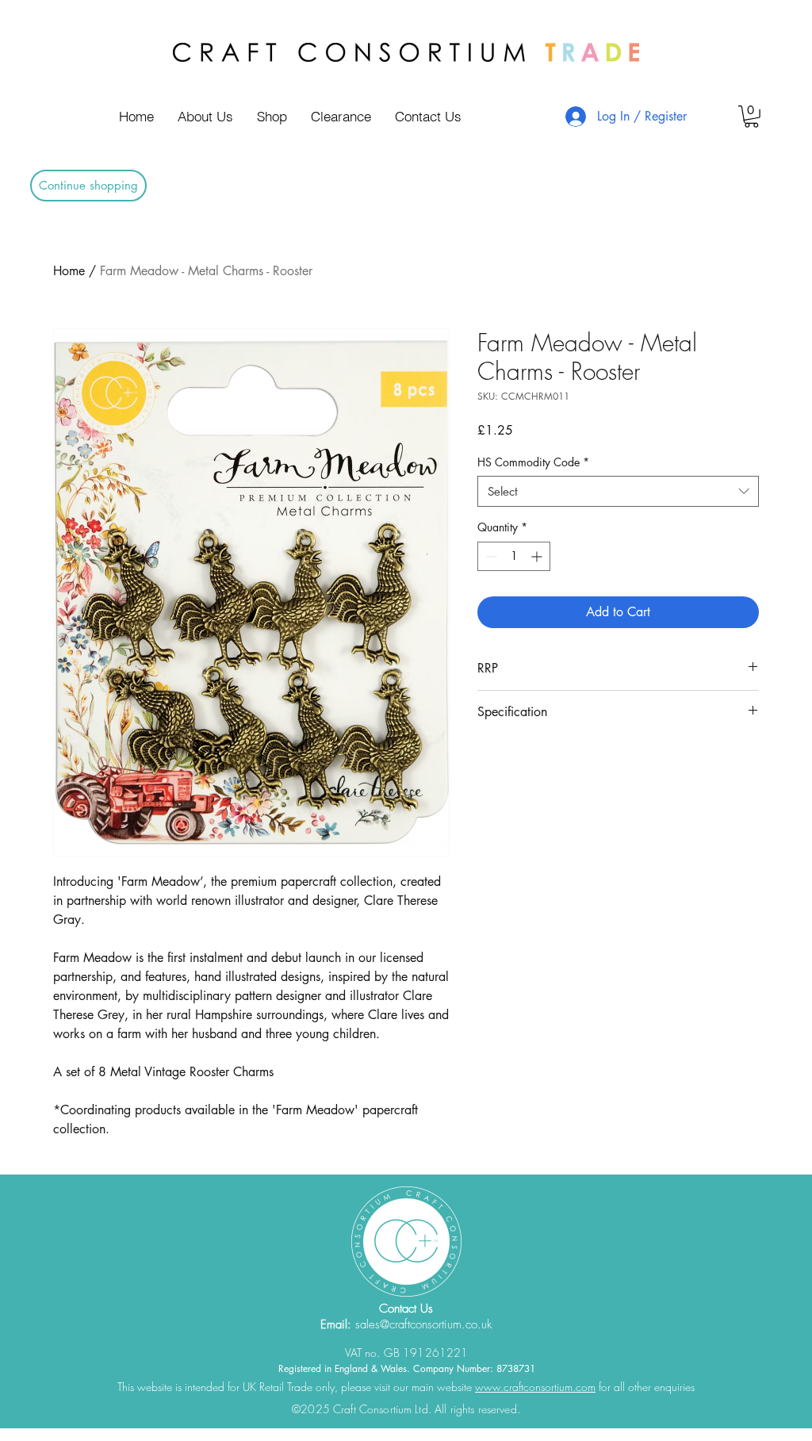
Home (69, 271)
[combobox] (618, 491)
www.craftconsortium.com (535, 1386)
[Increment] (538, 556)
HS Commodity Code (533, 461)
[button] (751, 116)
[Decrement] (490, 556)
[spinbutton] (514, 556)
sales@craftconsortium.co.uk (423, 1324)
